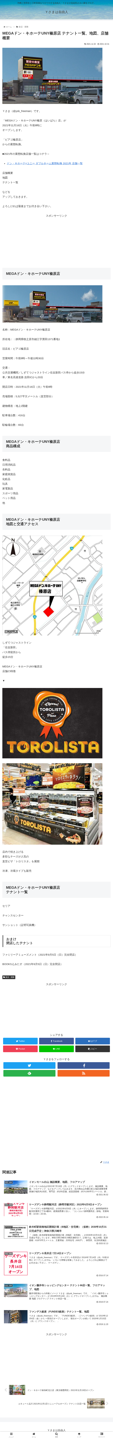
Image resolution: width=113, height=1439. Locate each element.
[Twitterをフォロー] (29, 1065)
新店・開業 (10, 977)
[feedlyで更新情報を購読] (29, 1073)
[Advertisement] (56, 238)
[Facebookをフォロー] (83, 1065)
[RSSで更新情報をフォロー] (83, 1073)
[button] (104, 712)
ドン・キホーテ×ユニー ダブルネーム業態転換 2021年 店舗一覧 (45, 163)
